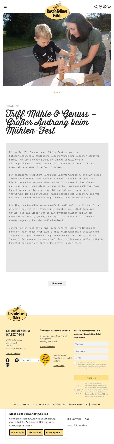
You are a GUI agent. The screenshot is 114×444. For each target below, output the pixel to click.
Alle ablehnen (35, 432)
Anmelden (91, 378)
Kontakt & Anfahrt (13, 354)
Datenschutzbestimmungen (94, 396)
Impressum (68, 425)
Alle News (57, 283)
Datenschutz (81, 425)
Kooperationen (41, 405)
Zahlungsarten (73, 419)
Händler (96, 405)
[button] (54, 92)
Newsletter (59, 405)
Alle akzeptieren (53, 432)
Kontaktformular (78, 405)
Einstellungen (17, 432)
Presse (26, 405)
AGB (103, 394)
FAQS (16, 405)
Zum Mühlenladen (47, 347)
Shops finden (59, 366)
